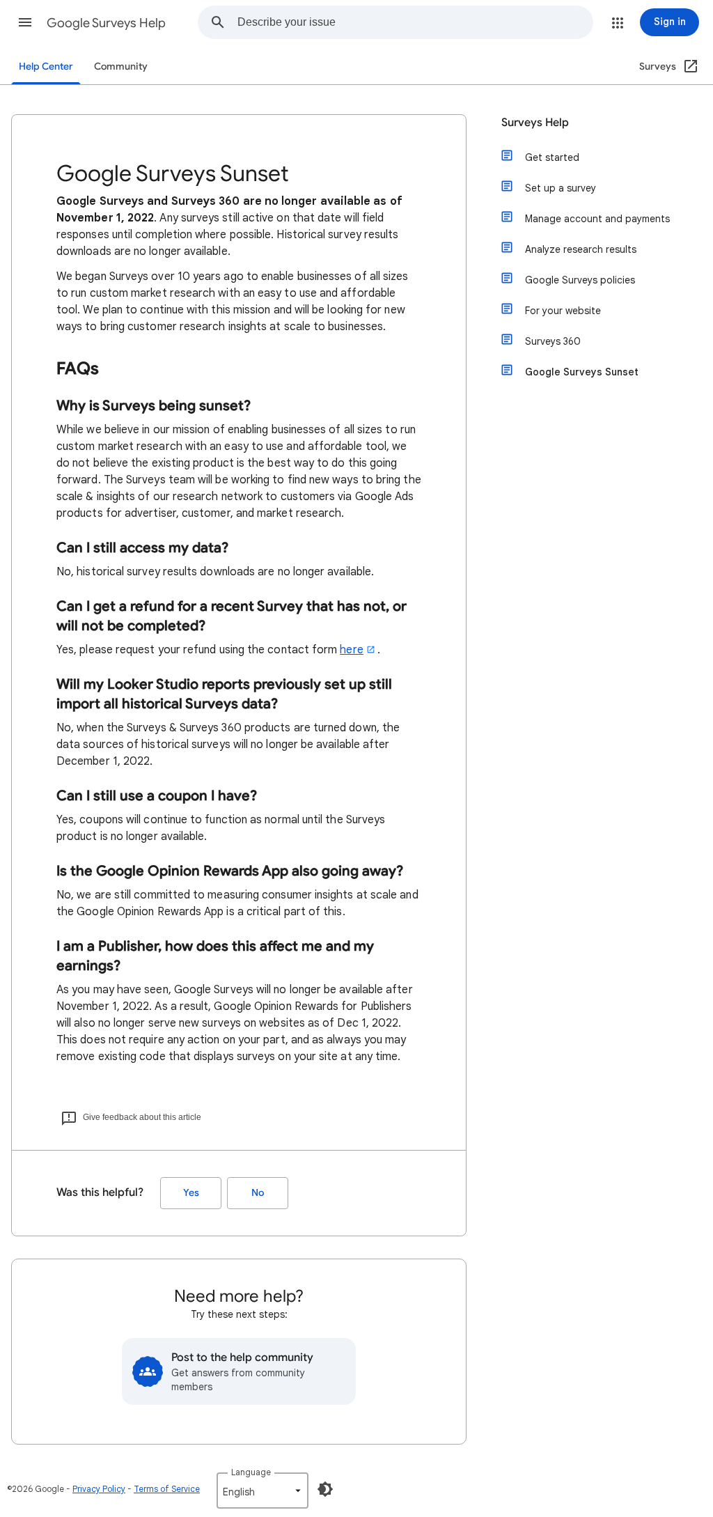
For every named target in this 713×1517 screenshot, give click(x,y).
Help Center (46, 66)
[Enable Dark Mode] (325, 1489)
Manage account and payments (597, 218)
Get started (552, 157)
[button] (25, 22)
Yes (191, 1193)
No (257, 1193)
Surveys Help (535, 123)
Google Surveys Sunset (581, 372)
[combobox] (415, 22)
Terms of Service (167, 1489)
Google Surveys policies (580, 280)
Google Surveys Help (106, 23)
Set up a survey (560, 188)
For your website (563, 310)
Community (121, 66)
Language (251, 1472)
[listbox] (262, 1490)
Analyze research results (580, 249)
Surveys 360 (553, 341)
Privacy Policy (98, 1489)
